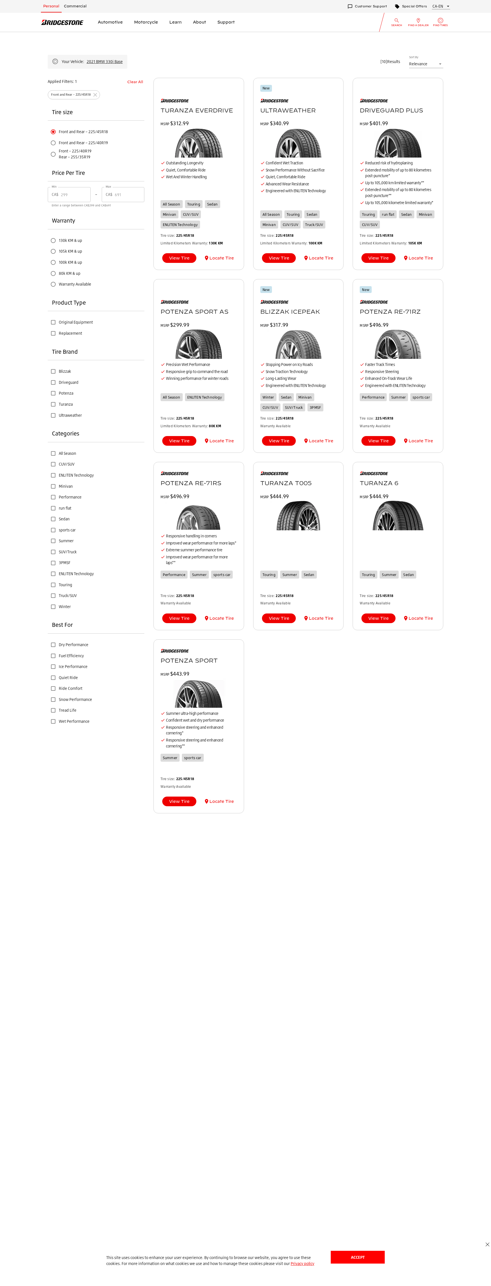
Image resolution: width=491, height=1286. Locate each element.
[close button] (487, 1244)
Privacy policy (302, 1263)
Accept (358, 1257)
